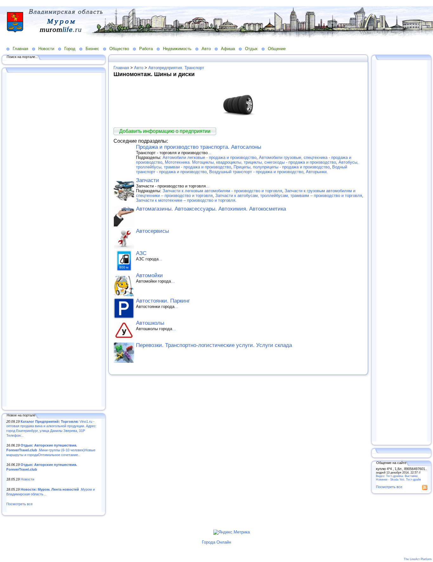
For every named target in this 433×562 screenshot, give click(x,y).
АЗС (141, 253)
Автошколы (150, 323)
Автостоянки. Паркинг (163, 301)
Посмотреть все (19, 504)
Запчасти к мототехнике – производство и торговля (185, 200)
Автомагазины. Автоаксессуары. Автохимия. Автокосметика (211, 209)
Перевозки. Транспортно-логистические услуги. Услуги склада (214, 345)
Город (69, 48)
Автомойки (149, 275)
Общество (119, 48)
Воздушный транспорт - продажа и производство (256, 171)
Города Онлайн (216, 542)
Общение (277, 48)
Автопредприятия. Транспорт (176, 67)
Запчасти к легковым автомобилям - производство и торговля (222, 190)
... (209, 152)
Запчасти (147, 180)
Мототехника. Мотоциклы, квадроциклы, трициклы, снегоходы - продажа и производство (250, 162)
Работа (146, 48)
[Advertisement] (53, 240)
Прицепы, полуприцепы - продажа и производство (282, 167)
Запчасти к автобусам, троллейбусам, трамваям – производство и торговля (288, 195)
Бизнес (92, 48)
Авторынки (316, 171)
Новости (46, 48)
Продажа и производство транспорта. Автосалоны (198, 147)
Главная (20, 48)
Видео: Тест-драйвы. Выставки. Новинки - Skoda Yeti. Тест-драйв (398, 477)
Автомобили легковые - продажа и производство (209, 157)
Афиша (228, 48)
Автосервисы (152, 231)
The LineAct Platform (418, 559)
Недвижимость (177, 48)
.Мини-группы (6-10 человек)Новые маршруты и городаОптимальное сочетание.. (50, 449)
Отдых (251, 48)
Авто (206, 48)
